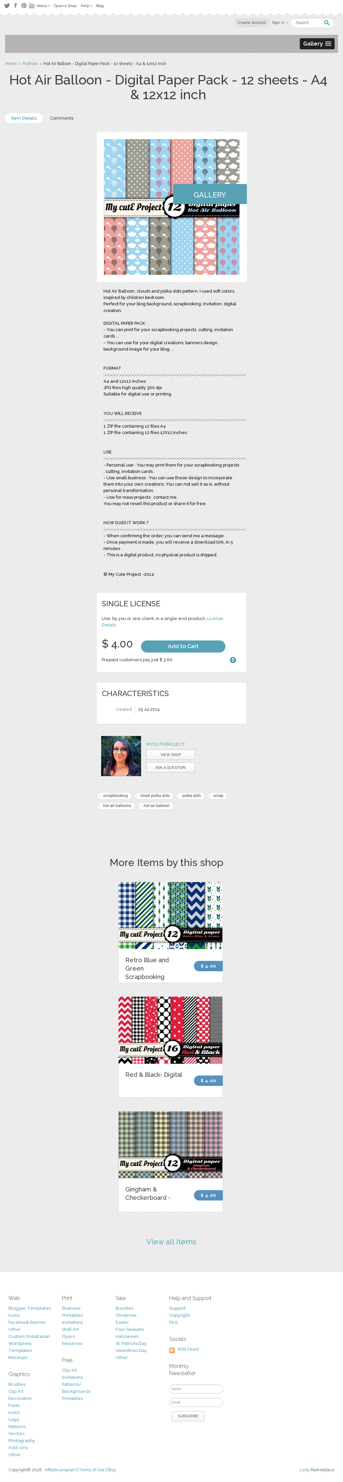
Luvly (304, 1470)
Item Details (24, 118)
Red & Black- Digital (153, 1074)
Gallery (210, 194)
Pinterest (23, 5)
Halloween (127, 1336)
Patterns (16, 1426)
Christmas (126, 1315)
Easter (122, 1322)
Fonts (13, 1405)
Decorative (20, 1398)
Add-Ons (18, 1447)
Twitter (6, 5)
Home (11, 63)
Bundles (124, 1308)
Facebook (15, 5)
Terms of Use (92, 1470)
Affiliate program (60, 1470)
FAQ (173, 1322)
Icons (13, 1315)
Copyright (179, 1315)
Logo (13, 1419)
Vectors (16, 1433)
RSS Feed (188, 1349)
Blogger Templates (29, 1308)
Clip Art (15, 1391)
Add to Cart (183, 646)
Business (71, 1308)
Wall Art (70, 1329)
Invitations (72, 1322)
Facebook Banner (27, 1322)
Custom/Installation (29, 1336)
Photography (21, 1440)
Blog (112, 1470)
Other (14, 1329)
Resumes (72, 1343)
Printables (72, 1315)
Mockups (17, 1357)
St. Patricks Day (131, 1343)
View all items (171, 1241)
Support (177, 1308)
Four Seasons (130, 1329)
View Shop (170, 755)
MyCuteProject (165, 744)
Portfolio (30, 63)
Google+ (32, 5)
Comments (61, 118)
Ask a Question (170, 767)
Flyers (68, 1336)
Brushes (16, 1384)
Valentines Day (131, 1350)
